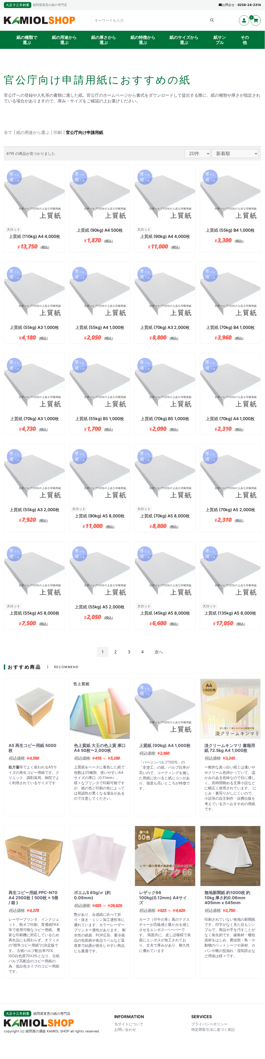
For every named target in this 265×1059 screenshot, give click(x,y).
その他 (245, 40)
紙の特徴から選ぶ (143, 40)
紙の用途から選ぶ (64, 40)
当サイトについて (128, 1024)
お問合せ (228, 5)
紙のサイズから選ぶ (184, 40)
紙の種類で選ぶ (27, 40)
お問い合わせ (125, 1029)
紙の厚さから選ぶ (103, 40)
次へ (159, 651)
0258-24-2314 (249, 5)
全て (8, 132)
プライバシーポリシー (209, 1024)
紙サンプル (220, 40)
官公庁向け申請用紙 (84, 132)
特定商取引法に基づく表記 (213, 1029)
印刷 (58, 132)
